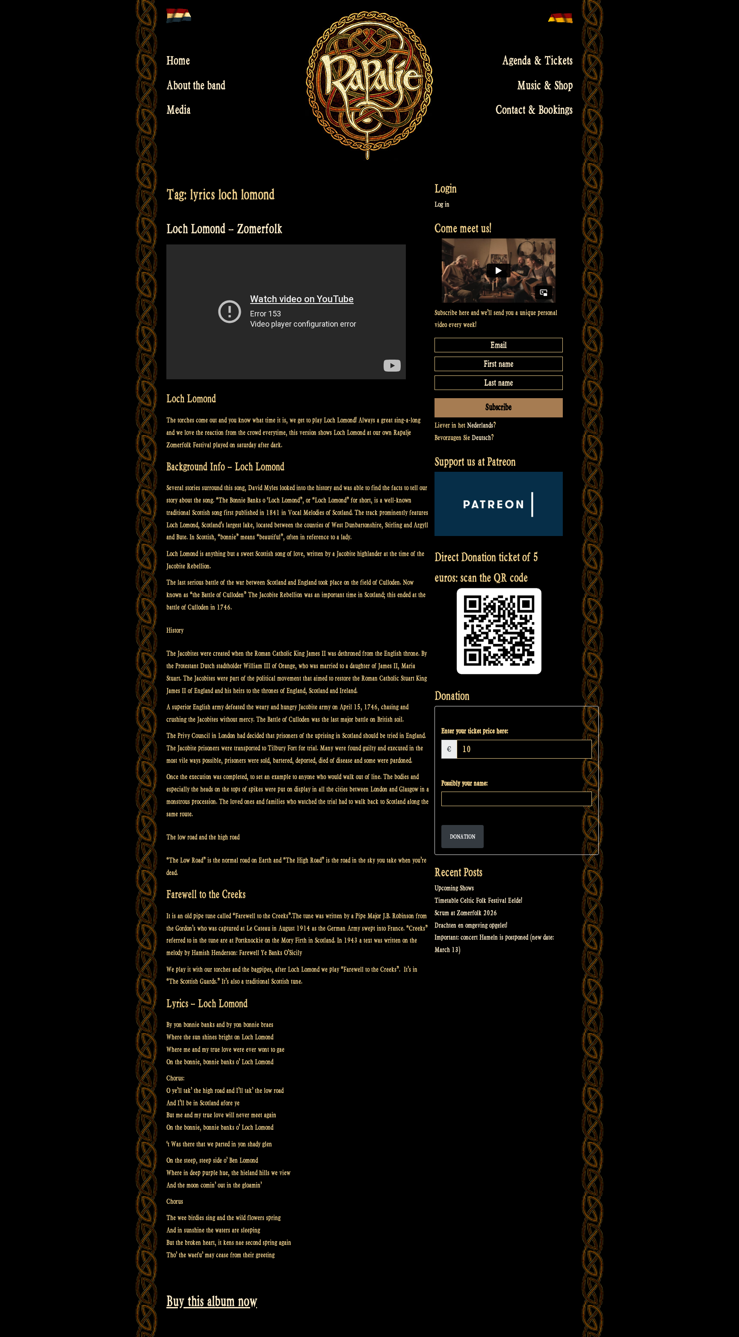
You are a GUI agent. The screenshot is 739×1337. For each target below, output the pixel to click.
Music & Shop (545, 85)
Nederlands (480, 425)
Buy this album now (211, 1301)
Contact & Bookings (534, 110)
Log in (442, 204)
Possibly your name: (464, 783)
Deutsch (481, 438)
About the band (195, 85)
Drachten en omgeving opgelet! (471, 925)
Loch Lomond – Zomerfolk (224, 228)
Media (178, 110)
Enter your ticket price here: (474, 731)
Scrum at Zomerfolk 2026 (466, 913)
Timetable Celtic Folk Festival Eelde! (478, 900)
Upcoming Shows (454, 888)
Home (178, 61)
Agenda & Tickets (537, 61)
